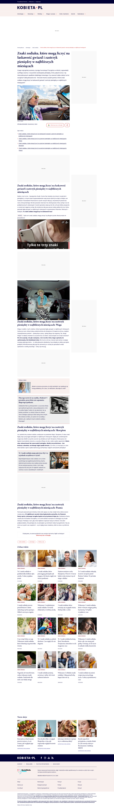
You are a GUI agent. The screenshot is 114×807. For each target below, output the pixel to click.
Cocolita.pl (20, 788)
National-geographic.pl (43, 788)
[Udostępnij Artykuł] (67, 125)
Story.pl (80, 788)
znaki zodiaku (22, 542)
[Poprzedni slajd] (18, 728)
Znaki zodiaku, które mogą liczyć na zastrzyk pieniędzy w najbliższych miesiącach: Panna (43, 149)
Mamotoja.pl (40, 782)
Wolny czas (41, 542)
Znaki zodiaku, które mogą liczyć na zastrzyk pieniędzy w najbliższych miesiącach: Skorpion (42, 145)
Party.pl (59, 782)
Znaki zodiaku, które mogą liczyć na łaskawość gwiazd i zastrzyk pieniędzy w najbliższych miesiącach (40, 135)
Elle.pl (18, 782)
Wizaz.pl (80, 785)
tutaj (31, 805)
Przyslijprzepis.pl (62, 788)
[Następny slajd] (96, 728)
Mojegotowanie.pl (42, 785)
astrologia (32, 542)
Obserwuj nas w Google (56, 125)
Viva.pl (79, 782)
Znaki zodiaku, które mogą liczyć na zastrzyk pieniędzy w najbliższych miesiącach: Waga (43, 140)
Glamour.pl (20, 785)
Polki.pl (59, 785)
